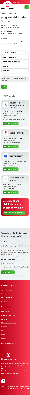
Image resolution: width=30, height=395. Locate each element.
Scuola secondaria (6, 297)
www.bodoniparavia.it (13, 142)
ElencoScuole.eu (6, 31)
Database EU (16, 2)
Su (5, 87)
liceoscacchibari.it (12, 188)
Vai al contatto (7, 272)
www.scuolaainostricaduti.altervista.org (14, 119)
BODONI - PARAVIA (17, 133)
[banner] (7, 5)
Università (4, 301)
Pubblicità (4, 319)
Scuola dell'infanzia (6, 290)
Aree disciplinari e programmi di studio (12, 33)
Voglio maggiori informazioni (13, 212)
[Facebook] (3, 381)
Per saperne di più (10, 123)
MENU (26, 7)
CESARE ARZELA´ (16, 156)
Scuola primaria (5, 294)
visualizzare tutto (7, 46)
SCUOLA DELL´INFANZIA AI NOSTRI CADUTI (18, 105)
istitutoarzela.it (11, 165)
